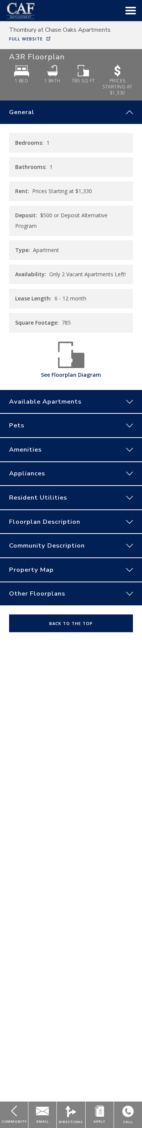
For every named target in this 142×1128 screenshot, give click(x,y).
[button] (130, 10)
